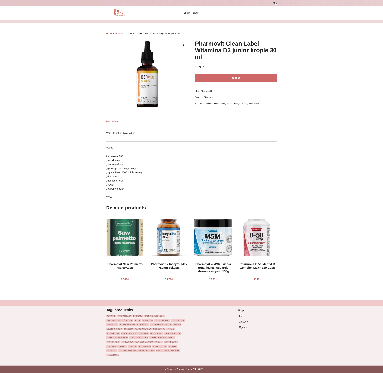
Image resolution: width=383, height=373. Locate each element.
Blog (240, 316)
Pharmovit (119, 33)
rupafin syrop (171, 342)
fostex (168, 324)
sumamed (122, 346)
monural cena (219, 103)
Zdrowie (243, 321)
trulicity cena (247, 103)
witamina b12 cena (146, 350)
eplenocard (142, 324)
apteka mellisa (124, 316)
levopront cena (114, 329)
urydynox (111, 350)
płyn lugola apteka (144, 342)
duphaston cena (127, 324)
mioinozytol (159, 329)
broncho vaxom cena (154, 316)
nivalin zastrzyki (234, 103)
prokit (171, 337)
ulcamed (173, 346)
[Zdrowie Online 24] (121, 13)
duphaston (112, 324)
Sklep (187, 13)
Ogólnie (243, 327)
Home (109, 33)
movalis (170, 329)
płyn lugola (127, 342)
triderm (132, 346)
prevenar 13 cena (158, 337)
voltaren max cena (127, 350)
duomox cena (178, 320)
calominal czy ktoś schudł (119, 320)
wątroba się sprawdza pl (167, 350)
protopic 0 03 (113, 342)
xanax (256, 103)
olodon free (156, 333)
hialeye (177, 324)
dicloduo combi (162, 320)
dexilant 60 (147, 320)
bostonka (137, 316)
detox (137, 320)
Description (112, 121)
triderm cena (144, 346)
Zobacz (236, 78)
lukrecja (128, 329)
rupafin (158, 342)
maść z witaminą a (143, 329)
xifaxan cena (113, 355)
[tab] (112, 121)
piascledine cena (172, 333)
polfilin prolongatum (117, 337)
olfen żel (143, 333)
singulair (111, 346)
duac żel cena (206, 103)
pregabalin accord (139, 337)
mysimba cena (113, 333)
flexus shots (157, 324)
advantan (111, 316)
